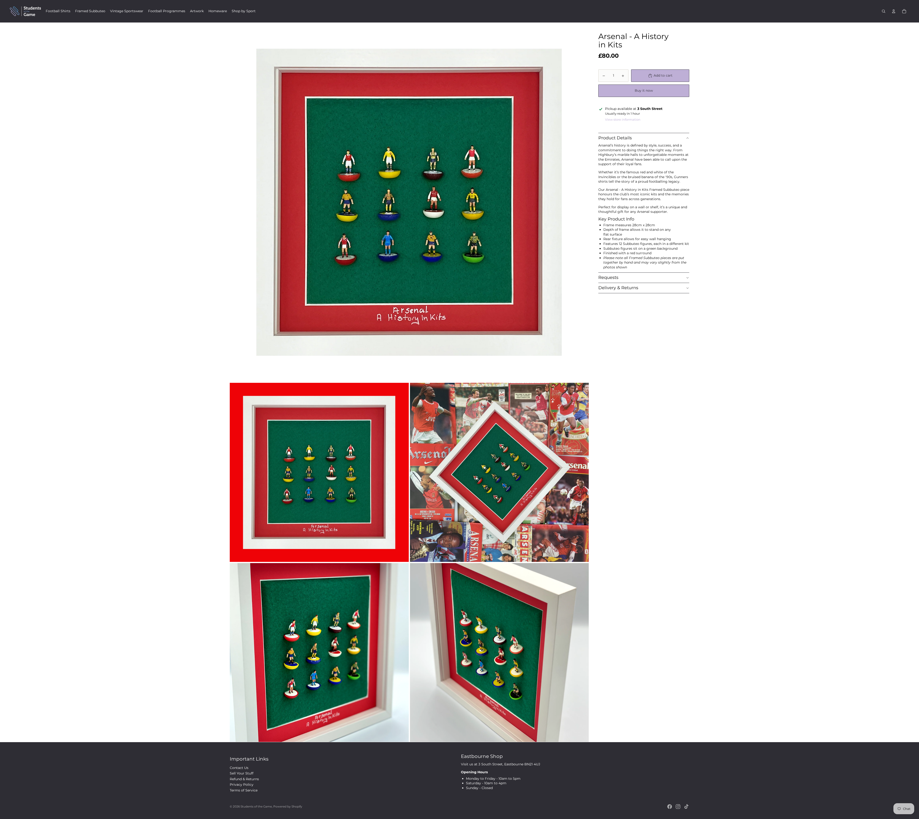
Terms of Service (244, 790)
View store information (622, 119)
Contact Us (239, 768)
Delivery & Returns (618, 287)
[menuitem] (58, 11)
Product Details (615, 138)
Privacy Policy (241, 784)
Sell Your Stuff (241, 773)
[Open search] (883, 11)
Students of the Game (256, 806)
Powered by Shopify (287, 806)
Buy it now (644, 91)
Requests (608, 277)
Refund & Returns (244, 779)
